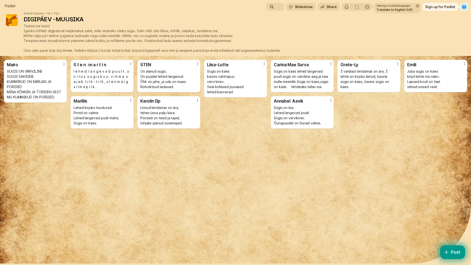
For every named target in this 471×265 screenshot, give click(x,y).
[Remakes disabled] (357, 7)
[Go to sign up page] (464, 7)
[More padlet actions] (367, 7)
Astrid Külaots (34, 13)
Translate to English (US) (395, 10)
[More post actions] (64, 64)
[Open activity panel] (347, 7)
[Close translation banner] (417, 6)
